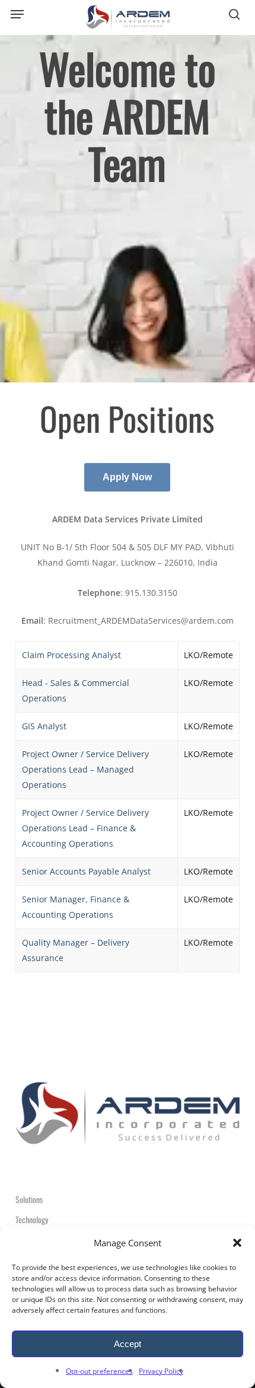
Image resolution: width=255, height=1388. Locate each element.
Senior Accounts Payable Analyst (86, 871)
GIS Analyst (44, 726)
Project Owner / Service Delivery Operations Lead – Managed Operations (85, 769)
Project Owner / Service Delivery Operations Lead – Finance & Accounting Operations (85, 828)
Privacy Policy (161, 1371)
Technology (31, 1219)
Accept (127, 1344)
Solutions (29, 1199)
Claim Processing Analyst (71, 655)
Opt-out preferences (99, 1371)
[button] (237, 1243)
